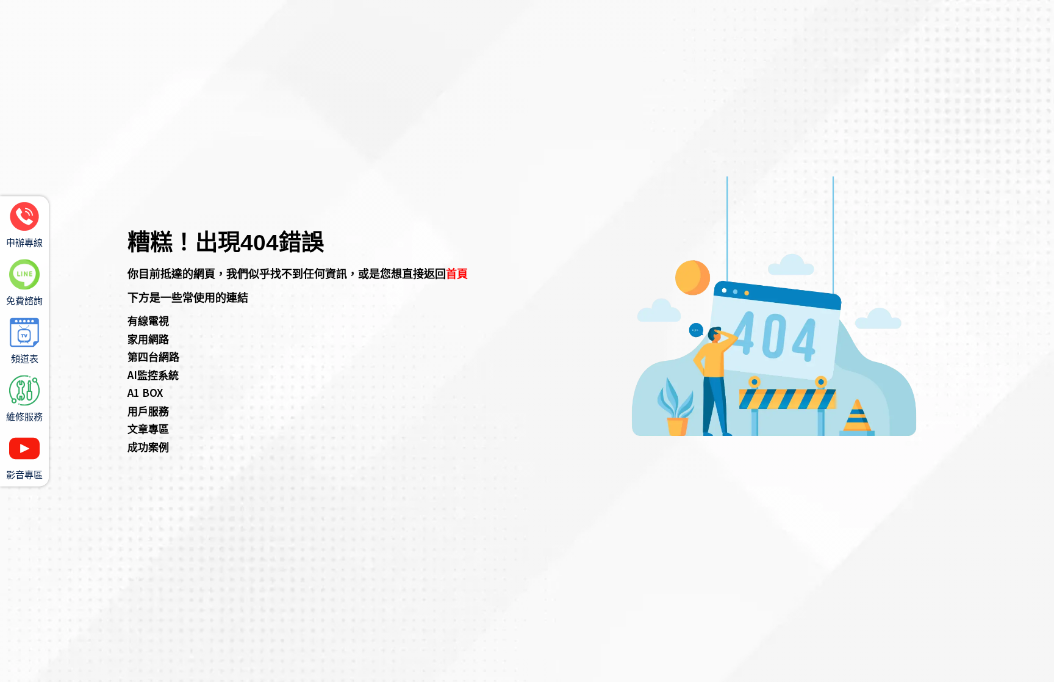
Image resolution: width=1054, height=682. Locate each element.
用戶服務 (148, 410)
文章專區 (148, 428)
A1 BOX (145, 392)
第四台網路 (153, 356)
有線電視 (148, 320)
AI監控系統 (153, 374)
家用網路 (148, 338)
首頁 (457, 273)
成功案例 (148, 446)
